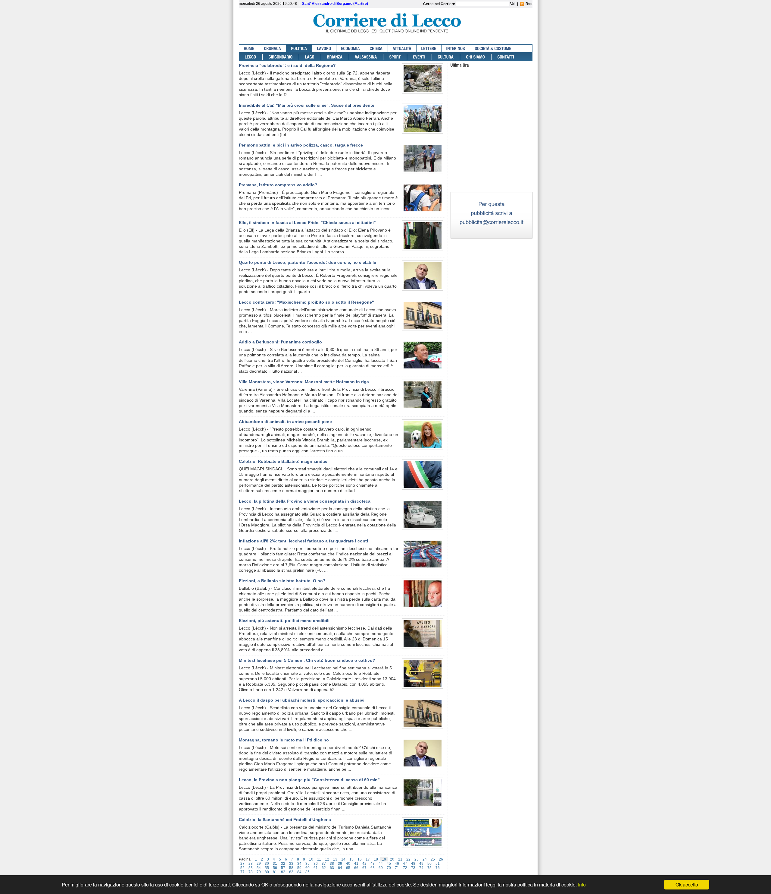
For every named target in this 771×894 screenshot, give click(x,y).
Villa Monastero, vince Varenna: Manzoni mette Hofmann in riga (304, 382)
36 (316, 863)
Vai (512, 4)
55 (267, 868)
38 (332, 863)
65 (348, 868)
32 (283, 863)
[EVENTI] (419, 57)
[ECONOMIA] (350, 48)
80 (267, 872)
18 (376, 859)
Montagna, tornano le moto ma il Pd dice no (284, 740)
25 (433, 859)
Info (582, 884)
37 (324, 863)
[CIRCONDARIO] (281, 57)
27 (242, 863)
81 (275, 872)
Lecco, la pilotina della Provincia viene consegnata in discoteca (304, 501)
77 (242, 872)
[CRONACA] (272, 48)
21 (400, 859)
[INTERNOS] (456, 48)
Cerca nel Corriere (439, 4)
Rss (528, 4)
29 (259, 863)
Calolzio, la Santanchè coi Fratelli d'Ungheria (285, 819)
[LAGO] (310, 57)
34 (299, 863)
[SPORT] (395, 57)
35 (307, 863)
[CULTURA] (446, 57)
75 (429, 868)
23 (416, 859)
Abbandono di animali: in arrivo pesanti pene (285, 421)
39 (340, 863)
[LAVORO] (324, 48)
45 (389, 863)
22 (408, 859)
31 (275, 863)
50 (429, 863)
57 (283, 868)
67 (364, 868)
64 (340, 868)
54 (259, 868)
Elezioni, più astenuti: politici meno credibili (284, 620)
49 (421, 863)
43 (372, 863)
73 (413, 868)
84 (299, 872)
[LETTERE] (429, 48)
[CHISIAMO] (476, 57)
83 (291, 872)
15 (351, 859)
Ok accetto (687, 884)
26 (441, 859)
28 (250, 863)
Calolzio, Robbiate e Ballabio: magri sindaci (284, 461)
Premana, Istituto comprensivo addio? (278, 185)
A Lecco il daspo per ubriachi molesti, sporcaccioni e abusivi (301, 700)
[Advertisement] (491, 153)
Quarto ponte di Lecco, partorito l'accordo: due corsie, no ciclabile (307, 262)
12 (327, 859)
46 (397, 863)
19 (384, 859)
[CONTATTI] (506, 57)
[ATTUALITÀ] (402, 48)
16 (359, 859)
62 (324, 868)
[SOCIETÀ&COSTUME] (493, 48)
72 (405, 868)
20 (392, 859)
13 (335, 859)
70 (389, 868)
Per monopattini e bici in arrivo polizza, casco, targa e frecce (301, 145)
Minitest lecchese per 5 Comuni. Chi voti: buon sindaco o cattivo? (307, 660)
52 (242, 868)
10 (311, 859)
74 (421, 868)
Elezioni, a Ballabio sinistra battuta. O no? (282, 581)
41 (356, 863)
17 (368, 859)
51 (437, 863)
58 (291, 868)
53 (250, 868)
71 (397, 868)
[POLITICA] (299, 48)
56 (275, 868)
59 (299, 868)
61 (316, 868)
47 (405, 863)
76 (437, 868)
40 (348, 863)
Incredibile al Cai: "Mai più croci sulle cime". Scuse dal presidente (306, 105)
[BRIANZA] (335, 57)
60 (307, 868)
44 (381, 863)
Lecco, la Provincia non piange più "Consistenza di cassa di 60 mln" (309, 780)
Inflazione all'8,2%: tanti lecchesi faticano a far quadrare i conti (303, 541)
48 (413, 863)
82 (283, 872)
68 (372, 868)
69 (381, 868)
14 (343, 859)
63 (332, 868)
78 (250, 872)
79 (259, 872)
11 (319, 859)
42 (364, 863)
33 (291, 863)
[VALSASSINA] (366, 57)
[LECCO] (251, 57)
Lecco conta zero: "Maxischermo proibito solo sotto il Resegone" (306, 302)
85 (307, 872)
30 (267, 863)
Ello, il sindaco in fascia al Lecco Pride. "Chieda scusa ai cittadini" (307, 222)
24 (425, 859)
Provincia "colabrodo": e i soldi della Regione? (287, 65)
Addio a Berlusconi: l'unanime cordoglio (280, 342)
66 (356, 868)
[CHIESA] (376, 48)
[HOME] (249, 48)
